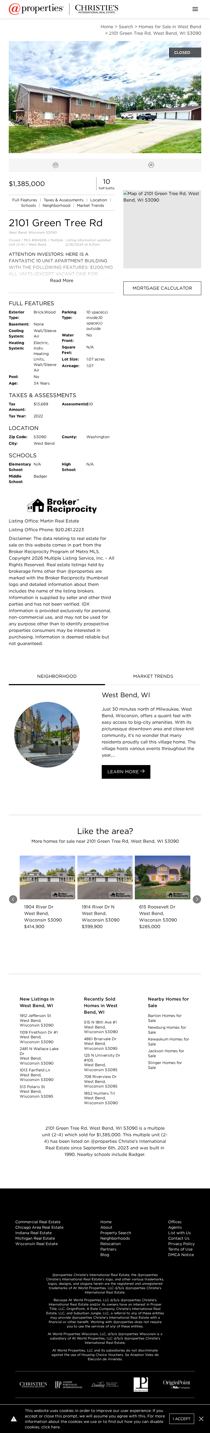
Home (106, 1222)
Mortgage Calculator (162, 288)
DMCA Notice (181, 1254)
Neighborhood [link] (57, 205)
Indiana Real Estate (33, 1233)
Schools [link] (29, 205)
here (55, 1427)
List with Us (179, 1233)
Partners (108, 1249)
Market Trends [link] (90, 205)
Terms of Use (180, 1249)
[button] (162, 229)
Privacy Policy (181, 1244)
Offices (175, 1222)
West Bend (37, 244)
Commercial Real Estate (37, 1222)
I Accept (182, 1419)
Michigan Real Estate (35, 1238)
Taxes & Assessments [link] (64, 200)
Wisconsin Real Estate (36, 1244)
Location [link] (99, 200)
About (106, 1227)
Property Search (115, 1233)
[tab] (57, 677)
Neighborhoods (115, 1238)
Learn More (123, 771)
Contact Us (178, 1238)
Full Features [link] (25, 200)
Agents (175, 1227)
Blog (104, 1254)
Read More (61, 280)
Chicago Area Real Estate (39, 1227)
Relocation (110, 1244)
